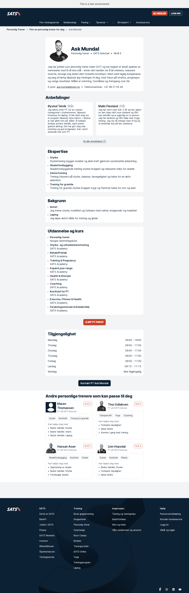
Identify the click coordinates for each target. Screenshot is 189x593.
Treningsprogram (82, 562)
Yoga (76, 557)
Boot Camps (80, 535)
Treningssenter (46, 557)
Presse (42, 530)
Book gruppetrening (84, 513)
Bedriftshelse (119, 519)
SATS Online (80, 551)
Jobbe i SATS (46, 524)
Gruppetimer (80, 519)
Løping (77, 567)
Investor (43, 540)
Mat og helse (119, 524)
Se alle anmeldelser (94, 141)
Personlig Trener (16, 29)
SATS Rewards (47, 535)
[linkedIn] (173, 589)
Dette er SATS (46, 513)
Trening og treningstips (124, 513)
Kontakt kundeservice (171, 519)
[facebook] (160, 589)
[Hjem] (13, 13)
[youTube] (180, 589)
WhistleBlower (46, 546)
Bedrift (42, 519)
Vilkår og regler (167, 530)
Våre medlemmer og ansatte (126, 530)
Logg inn (164, 524)
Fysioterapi (79, 530)
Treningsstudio (81, 546)
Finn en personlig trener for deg (46, 29)
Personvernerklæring (170, 513)
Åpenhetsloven (47, 551)
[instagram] (167, 589)
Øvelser (77, 540)
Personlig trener (82, 524)
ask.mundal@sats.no (68, 87)
